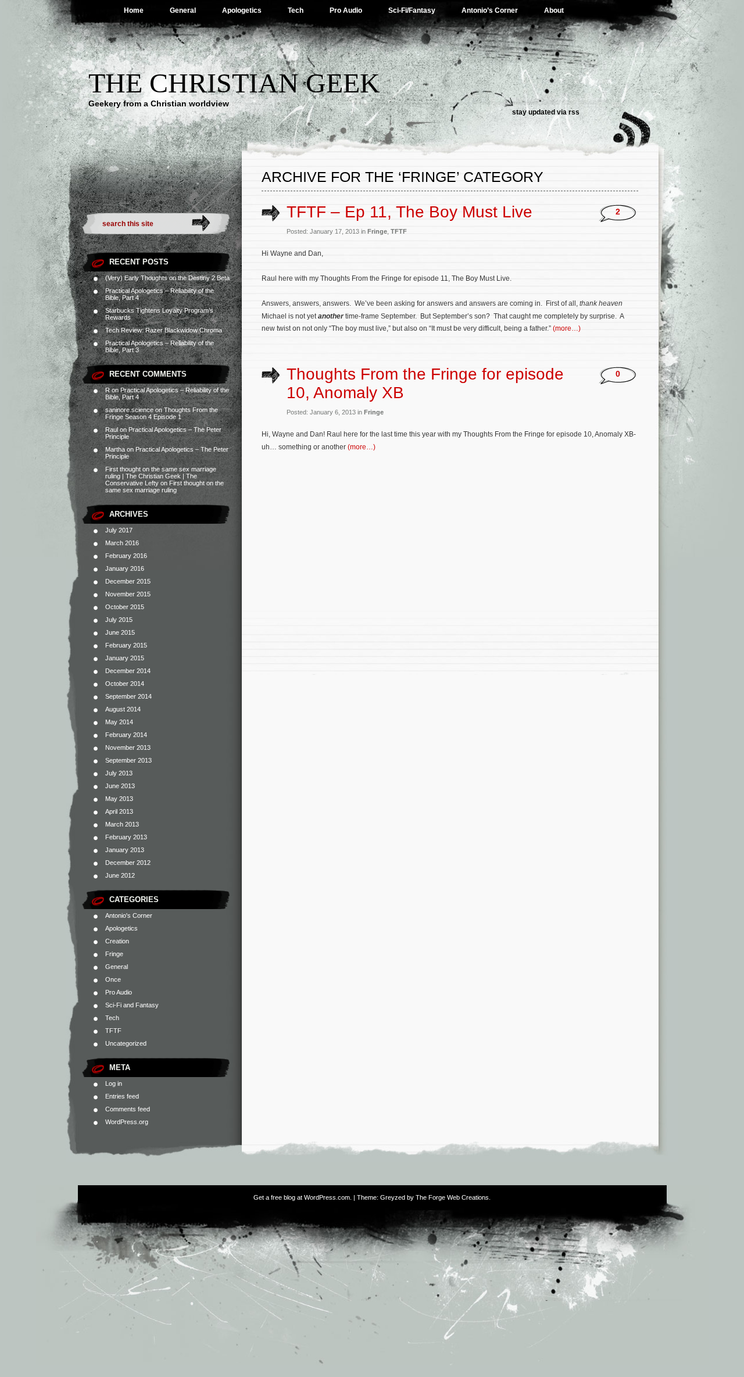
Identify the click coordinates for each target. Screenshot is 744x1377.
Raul (111, 429)
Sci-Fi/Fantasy (411, 10)
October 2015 (124, 606)
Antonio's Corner (128, 915)
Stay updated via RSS (546, 112)
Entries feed (122, 1096)
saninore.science (129, 409)
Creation (117, 941)
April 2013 (119, 811)
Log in (113, 1083)
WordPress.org (126, 1121)
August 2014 (123, 709)
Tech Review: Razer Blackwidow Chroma (163, 330)
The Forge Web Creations (452, 1197)
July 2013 (119, 773)
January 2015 (124, 657)
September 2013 (128, 760)
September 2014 (128, 696)
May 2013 (119, 798)
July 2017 (119, 530)
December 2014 (128, 670)
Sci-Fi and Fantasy (132, 1005)
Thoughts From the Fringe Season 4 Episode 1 (161, 413)
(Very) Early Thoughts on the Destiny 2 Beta (167, 277)
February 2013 (126, 837)
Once (113, 979)
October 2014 (124, 683)
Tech (295, 10)
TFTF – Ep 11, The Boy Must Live (409, 212)
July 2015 (119, 619)
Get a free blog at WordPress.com (301, 1197)
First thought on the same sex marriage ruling (164, 486)
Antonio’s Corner (490, 10)
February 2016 (126, 555)
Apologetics (242, 10)
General (183, 10)
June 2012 (120, 875)
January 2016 (124, 568)
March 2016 (122, 542)
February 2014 (126, 734)
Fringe (114, 953)
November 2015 (128, 594)
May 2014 (119, 721)
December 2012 (128, 862)
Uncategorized (125, 1043)
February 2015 (126, 645)
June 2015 (120, 632)
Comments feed (127, 1109)
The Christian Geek (234, 82)
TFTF (113, 1030)
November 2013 (128, 747)
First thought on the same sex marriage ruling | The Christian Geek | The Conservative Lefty (160, 476)
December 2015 (128, 581)
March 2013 (122, 824)
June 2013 (120, 785)
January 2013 (124, 849)
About (554, 10)
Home (134, 10)
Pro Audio (346, 10)
